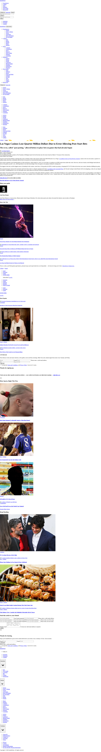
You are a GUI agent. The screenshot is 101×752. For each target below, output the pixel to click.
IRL (4, 673)
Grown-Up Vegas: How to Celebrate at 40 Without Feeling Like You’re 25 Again (16, 248)
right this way (56, 375)
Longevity (8, 62)
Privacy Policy (23, 365)
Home (7, 73)
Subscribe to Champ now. (68, 266)
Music (7, 43)
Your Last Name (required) (20, 621)
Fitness (7, 59)
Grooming (8, 55)
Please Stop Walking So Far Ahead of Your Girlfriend (13, 562)
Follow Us (3, 12)
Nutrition (8, 65)
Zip (15, 362)
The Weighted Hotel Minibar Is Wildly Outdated (10, 255)
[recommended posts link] (16, 416)
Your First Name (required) (20, 620)
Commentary (9, 49)
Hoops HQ (5, 9)
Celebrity (8, 47)
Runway (8, 51)
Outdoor (8, 75)
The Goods (5, 8)
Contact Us (5, 737)
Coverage (5, 672)
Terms (4, 739)
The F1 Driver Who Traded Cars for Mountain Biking (11, 352)
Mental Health (9, 63)
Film (7, 39)
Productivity (9, 66)
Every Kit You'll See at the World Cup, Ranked (12, 506)
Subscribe (8, 12)
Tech (7, 78)
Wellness (5, 7)
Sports (6, 140)
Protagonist (5, 676)
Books (7, 41)
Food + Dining (9, 31)
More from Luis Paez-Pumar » (7, 199)
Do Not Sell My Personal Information (12, 747)
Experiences (6, 3)
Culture (4, 4)
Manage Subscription (8, 746)
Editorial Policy (6, 735)
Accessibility (6, 745)
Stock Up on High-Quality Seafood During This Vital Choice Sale (16, 605)
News (7, 50)
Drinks (7, 30)
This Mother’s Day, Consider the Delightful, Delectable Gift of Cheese (17, 612)
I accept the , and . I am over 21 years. (19, 365)
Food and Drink (9, 74)
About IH (5, 734)
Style (4, 5)
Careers (5, 743)
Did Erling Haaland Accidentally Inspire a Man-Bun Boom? (15, 420)
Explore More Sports (5, 509)
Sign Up (2, 363)
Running (8, 67)
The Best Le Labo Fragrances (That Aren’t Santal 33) (11, 305)
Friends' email (3, 626)
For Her (8, 77)
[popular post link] (12, 301)
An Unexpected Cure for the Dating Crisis (10, 459)
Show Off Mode (10, 35)
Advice (7, 58)
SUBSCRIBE (6, 275)
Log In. (10, 277)
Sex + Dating (3, 456)
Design (7, 42)
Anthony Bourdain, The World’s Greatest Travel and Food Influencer (14, 344)
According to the (69, 158)
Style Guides (9, 53)
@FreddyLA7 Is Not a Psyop (7, 499)
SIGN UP (3, 642)
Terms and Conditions (12, 365)
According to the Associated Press (55, 169)
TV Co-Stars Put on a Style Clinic (8, 555)
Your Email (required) (19, 618)
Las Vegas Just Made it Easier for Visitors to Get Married (12, 263)
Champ (4, 675)
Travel (7, 33)
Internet (7, 45)
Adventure (8, 34)
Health (7, 61)
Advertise (5, 738)
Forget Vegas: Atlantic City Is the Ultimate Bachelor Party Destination (14, 241)
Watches (8, 54)
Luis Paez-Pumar (6, 150)
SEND (2, 628)
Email (15, 360)
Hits (4, 669)
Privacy (5, 742)
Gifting (7, 81)
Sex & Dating (9, 37)
